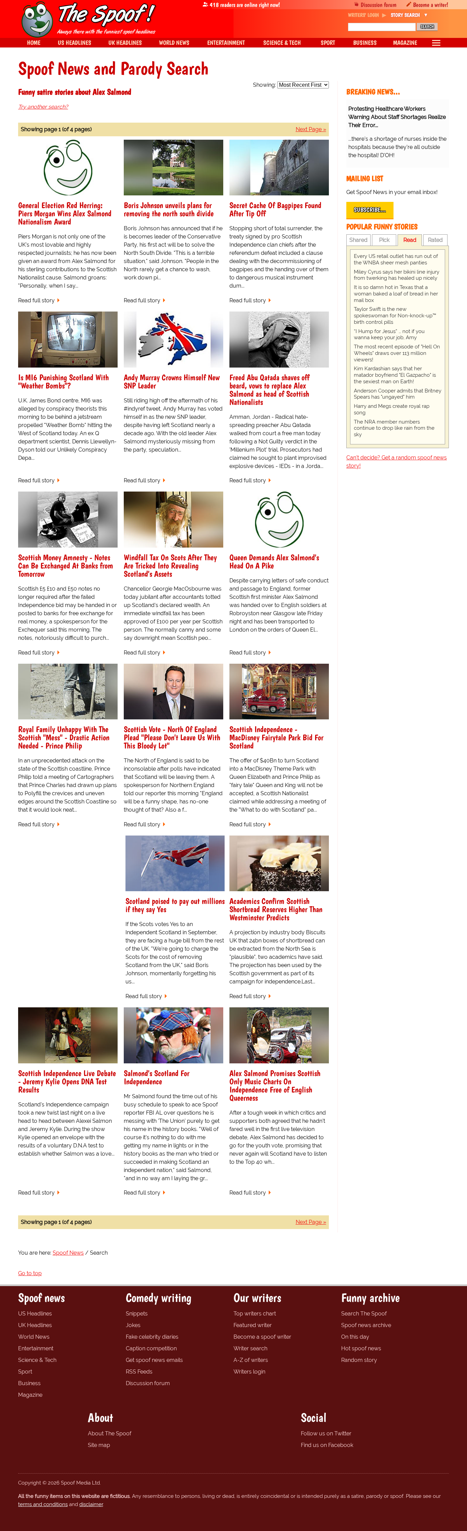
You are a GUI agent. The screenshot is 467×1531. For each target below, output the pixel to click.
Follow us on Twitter (326, 1433)
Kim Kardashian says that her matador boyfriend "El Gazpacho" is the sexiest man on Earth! (395, 375)
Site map (99, 1445)
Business (29, 1383)
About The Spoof (109, 1433)
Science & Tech (37, 1360)
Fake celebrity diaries (152, 1337)
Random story (359, 1360)
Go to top (30, 1273)
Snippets (137, 1313)
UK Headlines (35, 1325)
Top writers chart (255, 1313)
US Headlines (35, 1313)
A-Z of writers (251, 1360)
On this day (355, 1337)
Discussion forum (379, 4)
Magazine (30, 1395)
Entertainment (35, 1348)
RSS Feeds (139, 1371)
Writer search (250, 1348)
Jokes (133, 1325)
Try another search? (43, 107)
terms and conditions (43, 1504)
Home (33, 42)
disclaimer (91, 1504)
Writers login (249, 1371)
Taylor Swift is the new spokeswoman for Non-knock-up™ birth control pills (395, 315)
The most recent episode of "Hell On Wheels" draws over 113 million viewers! (397, 353)
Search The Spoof (364, 1313)
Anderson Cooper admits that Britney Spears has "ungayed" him (397, 394)
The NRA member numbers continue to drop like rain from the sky (394, 428)
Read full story (36, 300)
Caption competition (151, 1348)
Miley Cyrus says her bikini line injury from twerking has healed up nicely (396, 275)
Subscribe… (370, 209)
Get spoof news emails (154, 1360)
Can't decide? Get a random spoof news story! (396, 461)
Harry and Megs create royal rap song (391, 409)
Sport (25, 1371)
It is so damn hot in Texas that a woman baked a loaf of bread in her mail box (396, 293)
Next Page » (311, 129)
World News (34, 1337)
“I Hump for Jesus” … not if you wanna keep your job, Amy (389, 334)
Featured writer (253, 1325)
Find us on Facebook (327, 1445)
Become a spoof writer (262, 1337)
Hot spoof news (361, 1348)
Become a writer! (430, 4)
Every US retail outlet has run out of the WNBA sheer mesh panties (396, 259)
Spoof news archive (366, 1325)
